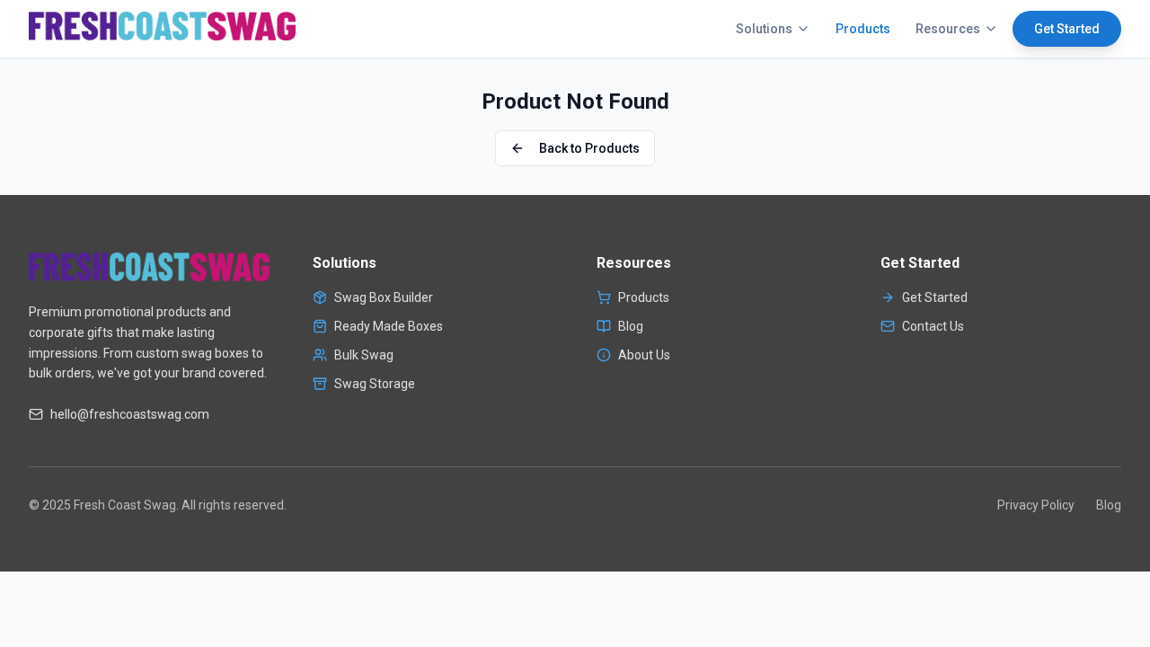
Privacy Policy (1036, 505)
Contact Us (933, 326)
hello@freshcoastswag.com (129, 414)
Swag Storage (374, 384)
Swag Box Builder (383, 297)
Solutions (764, 29)
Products (863, 29)
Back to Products (589, 148)
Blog (630, 326)
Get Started (1067, 29)
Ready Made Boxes (388, 326)
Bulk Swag (364, 355)
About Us (644, 355)
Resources (948, 29)
